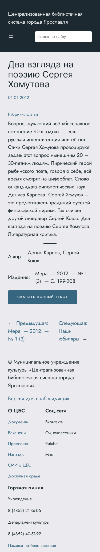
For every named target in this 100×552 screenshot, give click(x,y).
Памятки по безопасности (32, 545)
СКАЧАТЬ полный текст (42, 297)
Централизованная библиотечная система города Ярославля (45, 17)
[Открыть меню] (11, 36)
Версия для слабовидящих (38, 398)
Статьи (32, 114)
